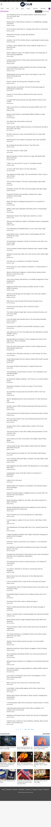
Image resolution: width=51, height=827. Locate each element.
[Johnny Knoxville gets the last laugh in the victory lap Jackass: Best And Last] (3, 296)
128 (25, 729)
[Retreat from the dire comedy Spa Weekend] (3, 36)
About (3, 789)
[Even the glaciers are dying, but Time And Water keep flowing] (3, 454)
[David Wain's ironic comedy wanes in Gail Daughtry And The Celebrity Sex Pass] (3, 236)
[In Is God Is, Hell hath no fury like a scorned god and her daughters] (3, 571)
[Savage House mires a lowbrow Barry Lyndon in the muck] (3, 427)
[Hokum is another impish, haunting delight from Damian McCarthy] (3, 615)
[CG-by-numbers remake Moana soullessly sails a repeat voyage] (3, 250)
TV (12, 8)
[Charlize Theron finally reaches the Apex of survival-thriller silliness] (3, 643)
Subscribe (35, 8)
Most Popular (46, 11)
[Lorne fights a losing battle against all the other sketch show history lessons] (3, 690)
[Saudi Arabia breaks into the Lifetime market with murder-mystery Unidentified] (3, 361)
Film (17, 8)
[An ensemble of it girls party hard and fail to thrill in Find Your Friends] (3, 394)
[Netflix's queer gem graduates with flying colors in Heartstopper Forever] (3, 210)
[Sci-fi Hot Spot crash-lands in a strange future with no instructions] (3, 30)
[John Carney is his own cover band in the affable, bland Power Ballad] (3, 441)
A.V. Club (6, 1)
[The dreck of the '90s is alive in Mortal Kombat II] (3, 602)
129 (28, 729)
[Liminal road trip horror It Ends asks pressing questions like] (3, 62)
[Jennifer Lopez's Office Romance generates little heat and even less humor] (3, 408)
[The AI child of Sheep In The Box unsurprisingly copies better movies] (3, 183)
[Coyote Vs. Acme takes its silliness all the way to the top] (3, 95)
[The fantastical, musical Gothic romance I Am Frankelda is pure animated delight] (3, 374)
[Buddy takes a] (3, 24)
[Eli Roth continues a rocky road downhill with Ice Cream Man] (3, 135)
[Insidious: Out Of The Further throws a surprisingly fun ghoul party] (3, 41)
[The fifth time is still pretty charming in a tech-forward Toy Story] (3, 355)
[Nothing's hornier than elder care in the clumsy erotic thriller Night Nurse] (3, 256)
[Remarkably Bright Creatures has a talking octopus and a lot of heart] (3, 596)
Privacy (40, 789)
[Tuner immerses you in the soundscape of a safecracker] (3, 516)
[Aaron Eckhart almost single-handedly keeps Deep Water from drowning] (3, 621)
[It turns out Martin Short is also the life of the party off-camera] (3, 583)
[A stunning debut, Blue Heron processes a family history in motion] (3, 704)
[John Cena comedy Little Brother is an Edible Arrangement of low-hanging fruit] (3, 281)
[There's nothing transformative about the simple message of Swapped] (3, 609)
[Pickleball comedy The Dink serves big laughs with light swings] (3, 190)
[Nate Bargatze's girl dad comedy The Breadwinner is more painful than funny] (3, 468)
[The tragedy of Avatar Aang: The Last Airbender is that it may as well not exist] (3, 176)
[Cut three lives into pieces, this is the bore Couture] (3, 308)
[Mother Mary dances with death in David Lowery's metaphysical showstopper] (3, 697)
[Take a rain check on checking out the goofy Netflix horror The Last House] (3, 109)
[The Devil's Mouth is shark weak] (3, 152)
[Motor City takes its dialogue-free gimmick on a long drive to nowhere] (3, 203)
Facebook (28, 789)
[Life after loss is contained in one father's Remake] (3, 262)
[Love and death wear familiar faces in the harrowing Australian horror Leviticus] (3, 321)
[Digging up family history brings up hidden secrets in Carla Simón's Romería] (3, 288)
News (7, 8)
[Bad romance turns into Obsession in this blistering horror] (3, 577)
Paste (1, 1)
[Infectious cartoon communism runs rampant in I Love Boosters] (3, 543)
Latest (2, 8)
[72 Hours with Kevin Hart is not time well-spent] (3, 170)
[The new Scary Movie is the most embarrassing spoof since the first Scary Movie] (3, 421)
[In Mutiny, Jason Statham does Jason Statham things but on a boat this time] (3, 47)
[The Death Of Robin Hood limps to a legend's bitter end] (3, 367)
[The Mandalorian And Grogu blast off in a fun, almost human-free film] (3, 529)
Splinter (15, 1)
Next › (32, 729)
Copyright (34, 789)
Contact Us (46, 789)
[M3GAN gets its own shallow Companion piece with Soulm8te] (3, 141)
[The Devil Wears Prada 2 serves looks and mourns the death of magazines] (3, 629)
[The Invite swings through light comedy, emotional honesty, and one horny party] (3, 314)
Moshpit (25, 1)
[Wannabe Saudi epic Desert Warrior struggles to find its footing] (3, 649)
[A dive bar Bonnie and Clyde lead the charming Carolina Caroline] (3, 414)
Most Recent (39, 11)
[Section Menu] (1, 4)
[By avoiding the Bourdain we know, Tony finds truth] (3, 146)
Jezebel (11, 1)
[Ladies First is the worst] (3, 481)
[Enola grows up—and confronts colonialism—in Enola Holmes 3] (3, 268)
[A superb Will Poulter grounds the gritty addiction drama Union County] (3, 102)
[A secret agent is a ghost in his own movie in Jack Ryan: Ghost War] (3, 522)
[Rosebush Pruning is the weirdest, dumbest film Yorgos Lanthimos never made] (3, 196)
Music (22, 8)
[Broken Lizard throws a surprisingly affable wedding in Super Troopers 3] (3, 116)
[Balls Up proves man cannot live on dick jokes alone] (3, 684)
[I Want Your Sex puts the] (3, 164)
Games (28, 8)
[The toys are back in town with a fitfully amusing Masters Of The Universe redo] (3, 433)
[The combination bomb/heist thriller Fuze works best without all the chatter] (3, 656)
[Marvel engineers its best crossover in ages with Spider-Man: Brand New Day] (3, 158)
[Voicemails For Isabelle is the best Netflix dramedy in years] (3, 328)
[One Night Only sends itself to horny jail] (3, 122)
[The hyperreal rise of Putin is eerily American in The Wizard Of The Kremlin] (3, 563)
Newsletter (43, 8)
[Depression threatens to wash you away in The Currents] (3, 387)
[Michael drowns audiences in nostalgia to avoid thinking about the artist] (3, 663)
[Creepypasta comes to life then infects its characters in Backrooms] (3, 475)
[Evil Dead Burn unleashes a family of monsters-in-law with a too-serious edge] (3, 243)
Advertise (15, 789)
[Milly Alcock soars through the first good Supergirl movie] (3, 302)
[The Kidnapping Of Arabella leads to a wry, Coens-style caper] (3, 230)
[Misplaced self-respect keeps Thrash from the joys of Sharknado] (3, 716)
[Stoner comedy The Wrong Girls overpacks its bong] (3, 83)
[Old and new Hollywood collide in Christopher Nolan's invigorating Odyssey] (3, 223)
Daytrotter (20, 1)
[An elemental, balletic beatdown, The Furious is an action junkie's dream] (3, 381)
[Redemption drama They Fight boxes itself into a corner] (3, 217)
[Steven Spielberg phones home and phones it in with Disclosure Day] (3, 401)
